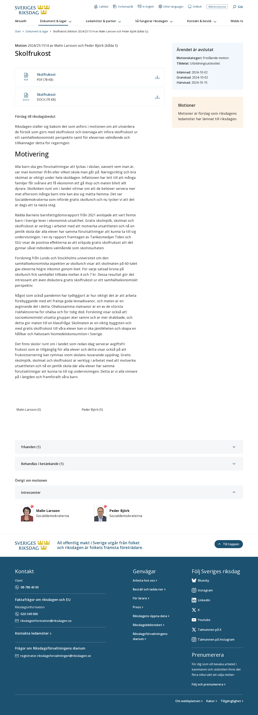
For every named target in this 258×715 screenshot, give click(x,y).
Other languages (173, 6)
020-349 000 (29, 614)
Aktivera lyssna (217, 6)
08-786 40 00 (30, 587)
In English (148, 6)
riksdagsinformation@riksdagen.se (46, 621)
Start (18, 31)
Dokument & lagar (36, 31)
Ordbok (197, 6)
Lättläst (103, 6)
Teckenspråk (125, 6)
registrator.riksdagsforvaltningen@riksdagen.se (55, 656)
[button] (56, 21)
